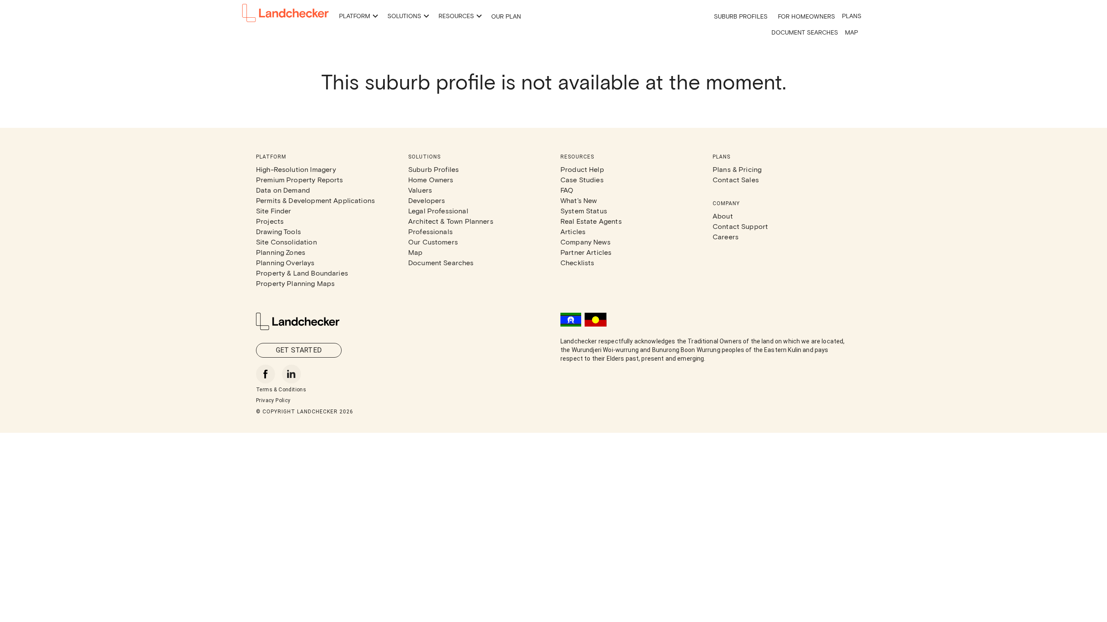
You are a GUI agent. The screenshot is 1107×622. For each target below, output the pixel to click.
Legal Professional (438, 210)
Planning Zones (280, 252)
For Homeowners (806, 16)
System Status (583, 210)
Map (851, 32)
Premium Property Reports (299, 179)
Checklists (577, 262)
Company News (585, 242)
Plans (851, 15)
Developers (426, 200)
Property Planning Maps (295, 283)
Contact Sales (736, 179)
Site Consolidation (286, 242)
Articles (572, 231)
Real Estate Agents (591, 221)
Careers (726, 236)
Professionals (430, 231)
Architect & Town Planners (450, 221)
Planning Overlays (285, 262)
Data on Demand (283, 190)
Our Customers (433, 242)
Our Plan (506, 16)
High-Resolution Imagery (296, 169)
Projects (270, 221)
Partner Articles (585, 252)
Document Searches (804, 32)
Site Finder (273, 210)
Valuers (420, 190)
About (723, 216)
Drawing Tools (278, 231)
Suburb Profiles (741, 16)
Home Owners (431, 179)
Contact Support (740, 226)
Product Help (582, 169)
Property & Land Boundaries (302, 273)
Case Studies (582, 179)
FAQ (566, 190)
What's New (578, 200)
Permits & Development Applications (315, 200)
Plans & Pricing (737, 169)
